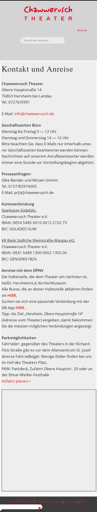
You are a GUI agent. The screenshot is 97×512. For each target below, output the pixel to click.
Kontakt (82, 30)
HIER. (20, 307)
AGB (82, 501)
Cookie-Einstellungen (19, 501)
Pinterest (47, 51)
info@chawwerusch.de (34, 113)
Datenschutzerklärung (48, 501)
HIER (11, 295)
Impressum (70, 501)
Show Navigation (78, 40)
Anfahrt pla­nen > (16, 381)
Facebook (38, 51)
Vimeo (57, 51)
